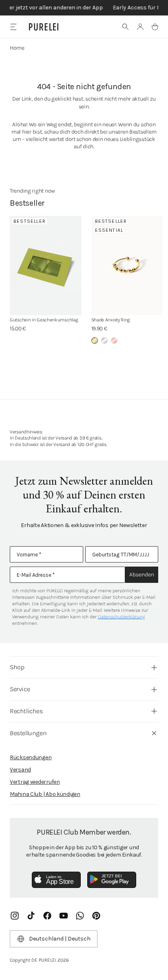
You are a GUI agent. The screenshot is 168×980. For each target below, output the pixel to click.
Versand (20, 769)
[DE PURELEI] (43, 27)
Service (20, 689)
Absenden (141, 574)
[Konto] (140, 26)
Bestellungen (28, 733)
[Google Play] (111, 880)
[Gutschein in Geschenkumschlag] (46, 266)
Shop (17, 667)
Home (17, 47)
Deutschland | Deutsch (60, 938)
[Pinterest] (96, 916)
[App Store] (56, 880)
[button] (125, 26)
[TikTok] (31, 916)
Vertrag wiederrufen (35, 781)
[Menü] (13, 26)
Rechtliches (26, 711)
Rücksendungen (30, 757)
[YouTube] (64, 916)
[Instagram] (15, 916)
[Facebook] (47, 916)
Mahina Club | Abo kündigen (45, 794)
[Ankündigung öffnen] (84, 7)
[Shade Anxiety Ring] (127, 266)
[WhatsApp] (80, 916)
